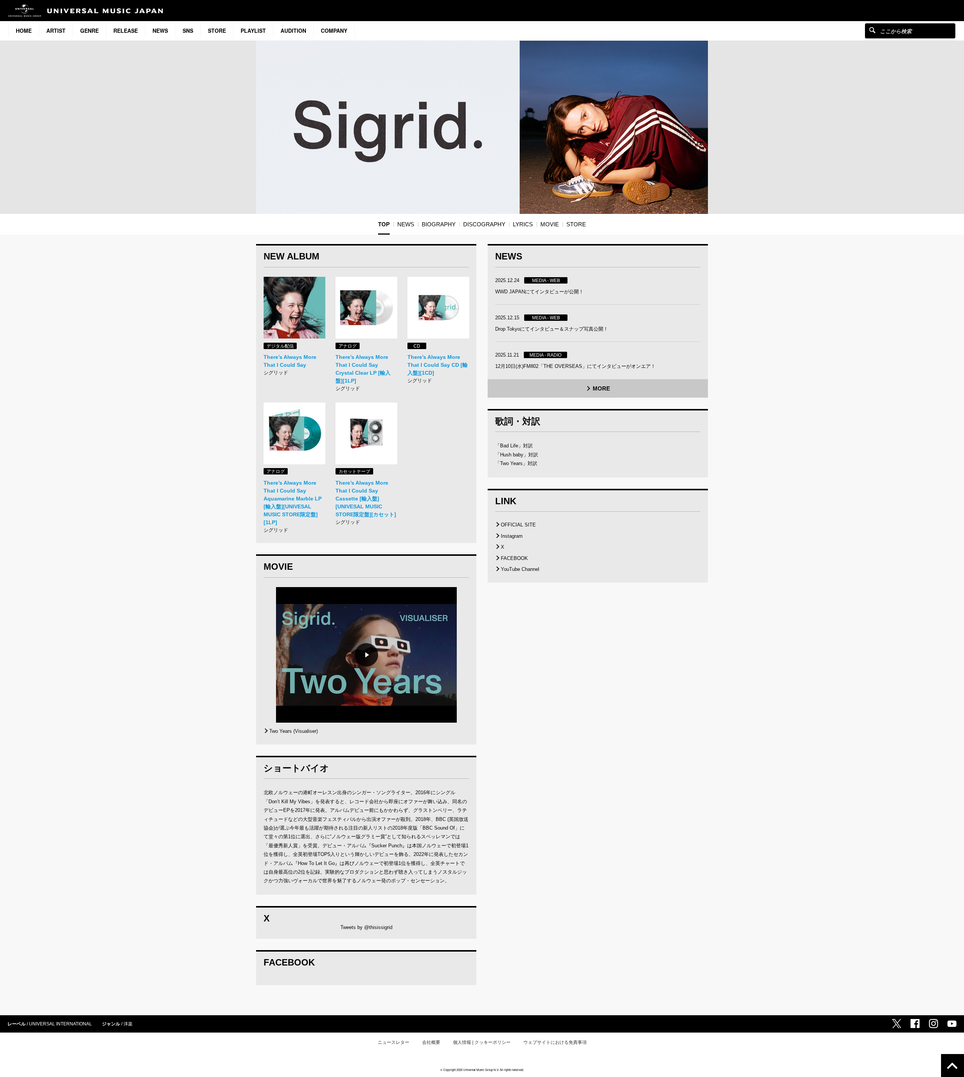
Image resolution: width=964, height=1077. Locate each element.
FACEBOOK (514, 558)
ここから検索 (872, 30)
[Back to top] (952, 1065)
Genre (89, 30)
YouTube (951, 1024)
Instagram (512, 536)
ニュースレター (393, 1042)
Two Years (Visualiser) (293, 731)
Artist (56, 30)
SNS (188, 30)
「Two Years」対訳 (516, 463)
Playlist (253, 30)
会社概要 (431, 1042)
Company (334, 30)
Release (125, 30)
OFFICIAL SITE (518, 525)
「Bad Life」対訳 (514, 445)
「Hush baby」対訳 (516, 455)
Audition (293, 30)
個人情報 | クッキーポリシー (482, 1042)
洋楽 (128, 1024)
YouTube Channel (520, 569)
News (160, 30)
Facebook (915, 1023)
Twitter (896, 1023)
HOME (24, 30)
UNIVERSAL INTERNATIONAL (60, 1024)
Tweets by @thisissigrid (366, 927)
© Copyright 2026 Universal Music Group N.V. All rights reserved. (482, 1070)
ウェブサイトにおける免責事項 (555, 1042)
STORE (217, 30)
